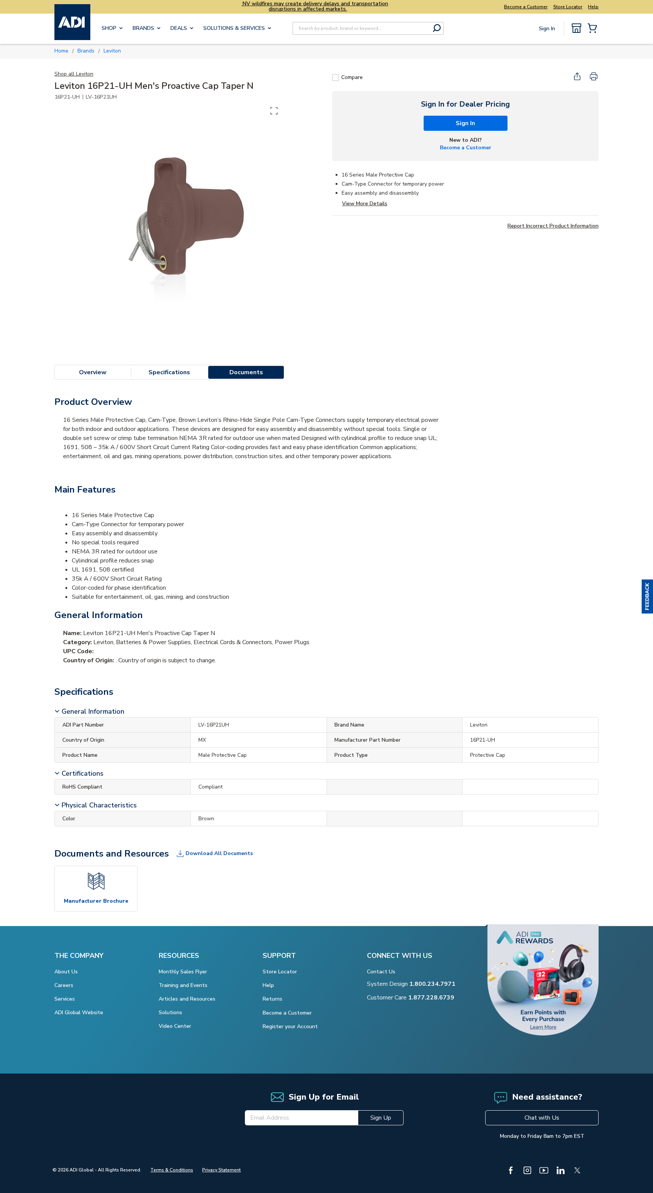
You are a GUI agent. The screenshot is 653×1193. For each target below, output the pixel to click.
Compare (352, 77)
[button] (647, 596)
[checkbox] (335, 77)
